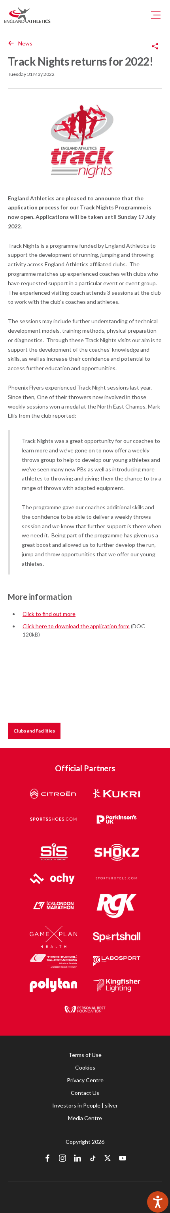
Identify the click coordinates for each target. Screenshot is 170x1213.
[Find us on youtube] (122, 1159)
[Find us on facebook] (47, 1159)
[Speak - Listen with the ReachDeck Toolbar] (157, 1202)
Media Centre (85, 1118)
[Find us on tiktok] (92, 1159)
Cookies (85, 1067)
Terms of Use (85, 1054)
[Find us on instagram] (62, 1159)
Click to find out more (49, 613)
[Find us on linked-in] (77, 1159)
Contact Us (85, 1092)
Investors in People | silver (85, 1105)
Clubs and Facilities (34, 731)
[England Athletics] (27, 15)
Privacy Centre (85, 1080)
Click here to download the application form (76, 626)
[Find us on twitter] (107, 1159)
